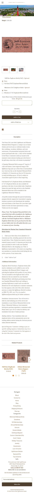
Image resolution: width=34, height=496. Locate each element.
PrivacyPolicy (17, 406)
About (17, 395)
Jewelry (17, 443)
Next (30, 359)
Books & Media (17, 430)
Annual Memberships (17, 425)
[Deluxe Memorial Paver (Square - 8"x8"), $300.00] (23, 356)
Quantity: (17, 108)
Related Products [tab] (17, 343)
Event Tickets (17, 438)
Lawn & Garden (17, 448)
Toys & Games (17, 456)
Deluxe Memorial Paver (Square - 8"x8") (24, 369)
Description (17, 137)
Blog (17, 403)
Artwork (17, 427)
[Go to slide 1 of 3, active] (13, 375)
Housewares (17, 446)
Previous (2, 359)
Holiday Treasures (17, 441)
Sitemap (17, 411)
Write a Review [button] (6, 17)
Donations (17, 419)
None (5, 81)
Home (17, 400)
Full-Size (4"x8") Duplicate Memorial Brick (16, 83)
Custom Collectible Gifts (17, 435)
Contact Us (17, 398)
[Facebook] (3, 129)
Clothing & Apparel (17, 433)
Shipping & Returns (17, 408)
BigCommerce (20, 489)
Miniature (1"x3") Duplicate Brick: (17, 87)
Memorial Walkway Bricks (17, 417)
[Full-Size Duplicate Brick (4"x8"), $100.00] (8, 356)
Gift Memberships (17, 422)
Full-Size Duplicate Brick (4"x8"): (17, 78)
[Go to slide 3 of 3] (19, 375)
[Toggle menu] (2, 2)
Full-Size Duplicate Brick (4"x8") (8, 368)
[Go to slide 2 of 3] (16, 375)
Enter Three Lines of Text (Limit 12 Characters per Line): (17, 98)
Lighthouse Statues (17, 451)
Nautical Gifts (17, 454)
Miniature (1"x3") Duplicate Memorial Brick (16, 93)
